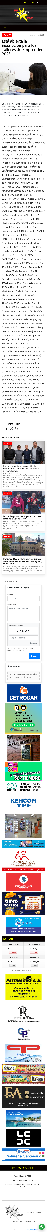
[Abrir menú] (5, 28)
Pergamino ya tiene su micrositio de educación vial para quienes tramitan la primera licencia (21, 468)
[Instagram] (33, 2)
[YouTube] (37, 2)
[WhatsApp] (25, 2)
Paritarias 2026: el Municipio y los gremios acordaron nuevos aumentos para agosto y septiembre (23, 561)
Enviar (34, 656)
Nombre (10, 594)
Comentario (11, 604)
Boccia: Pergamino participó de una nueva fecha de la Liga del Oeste (22, 517)
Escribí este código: (16, 625)
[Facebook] (29, 2)
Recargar (33, 643)
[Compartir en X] (11, 429)
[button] (20, 2)
